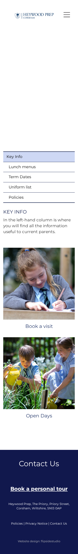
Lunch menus (22, 166)
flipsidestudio (50, 541)
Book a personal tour (39, 489)
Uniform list (20, 187)
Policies (16, 197)
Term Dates (20, 177)
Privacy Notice (36, 523)
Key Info (14, 156)
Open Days (39, 416)
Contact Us (58, 523)
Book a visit (39, 326)
